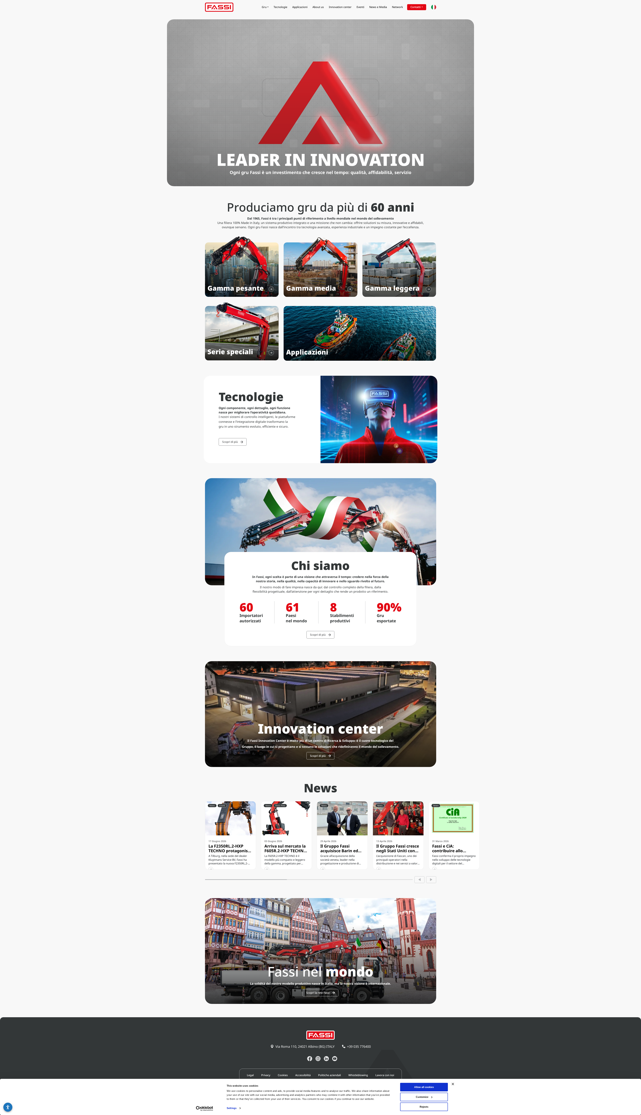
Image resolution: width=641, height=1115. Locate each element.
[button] (7, 1107)
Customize (422, 1096)
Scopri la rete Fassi (318, 993)
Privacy (265, 1075)
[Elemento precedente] (419, 879)
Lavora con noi (384, 1075)
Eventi (360, 7)
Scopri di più (230, 442)
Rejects (424, 1106)
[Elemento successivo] (431, 879)
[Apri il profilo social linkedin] (326, 1058)
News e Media (378, 7)
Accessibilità (303, 1075)
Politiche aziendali (329, 1075)
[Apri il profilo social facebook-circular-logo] (309, 1058)
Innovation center (340, 7)
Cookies (283, 1075)
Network (397, 7)
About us (318, 7)
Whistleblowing (358, 1075)
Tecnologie (280, 7)
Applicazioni (299, 7)
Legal (250, 1075)
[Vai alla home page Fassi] (219, 7)
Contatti (415, 7)
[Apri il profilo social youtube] (334, 1058)
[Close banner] (453, 1084)
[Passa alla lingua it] (433, 7)
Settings (232, 1108)
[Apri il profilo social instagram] (317, 1058)
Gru (264, 7)
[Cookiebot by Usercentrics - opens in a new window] (204, 1108)
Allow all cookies (424, 1087)
